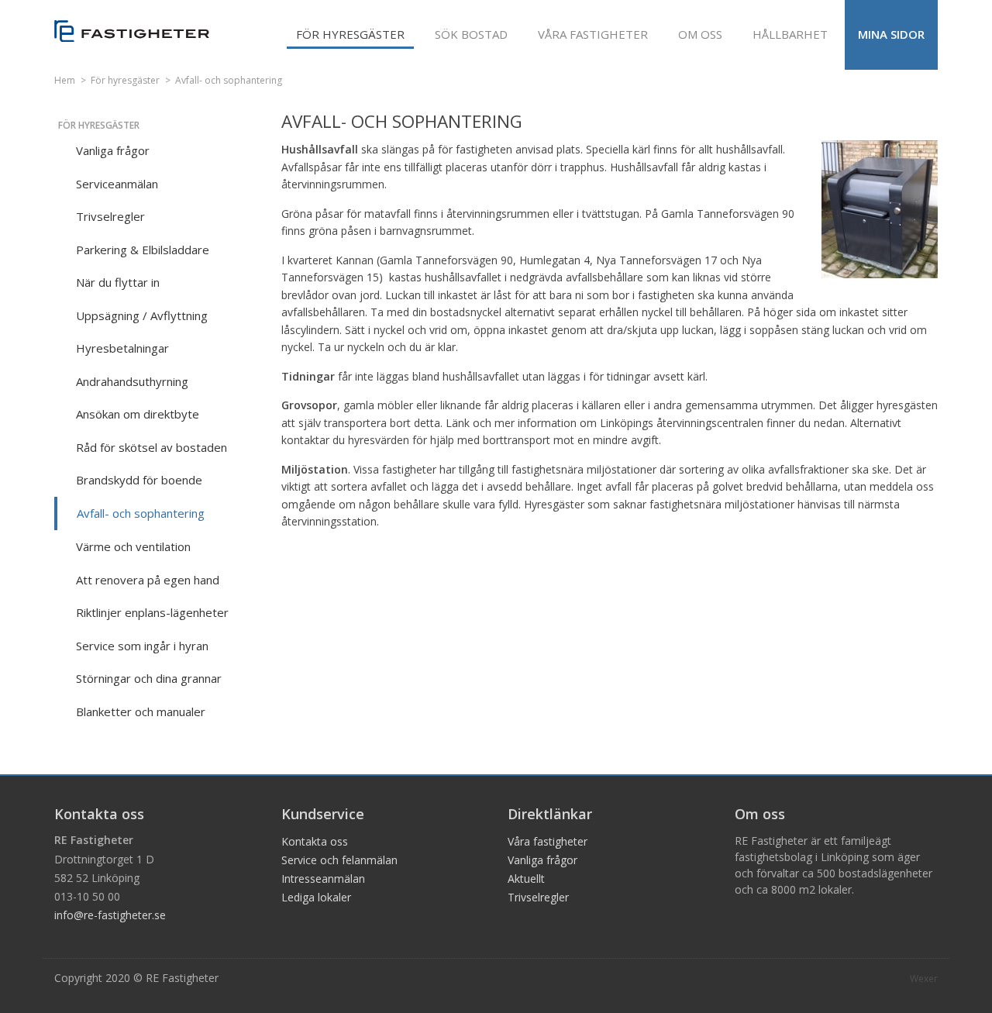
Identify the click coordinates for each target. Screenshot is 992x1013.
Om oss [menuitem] (700, 34)
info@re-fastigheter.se (110, 915)
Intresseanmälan (323, 878)
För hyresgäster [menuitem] (350, 34)
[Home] (131, 31)
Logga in (986, 2)
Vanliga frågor (542, 860)
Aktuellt (526, 878)
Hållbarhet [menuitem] (790, 34)
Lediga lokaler (316, 897)
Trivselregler (538, 897)
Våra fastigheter (547, 841)
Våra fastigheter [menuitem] (593, 34)
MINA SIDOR (891, 34)
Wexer (924, 978)
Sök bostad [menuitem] (471, 34)
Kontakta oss (314, 841)
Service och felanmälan (339, 860)
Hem (64, 80)
